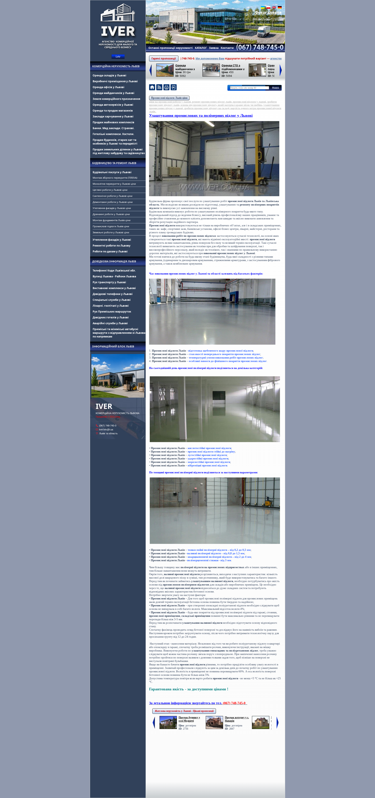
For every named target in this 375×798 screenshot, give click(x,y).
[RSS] (159, 87)
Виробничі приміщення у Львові (115, 81)
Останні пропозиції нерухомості (170, 48)
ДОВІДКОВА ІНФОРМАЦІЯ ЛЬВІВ (114, 261)
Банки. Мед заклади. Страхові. (113, 128)
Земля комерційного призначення (116, 99)
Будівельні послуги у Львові (112, 172)
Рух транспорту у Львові (109, 282)
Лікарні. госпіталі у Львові (111, 306)
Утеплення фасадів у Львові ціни (112, 208)
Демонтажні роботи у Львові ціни (113, 202)
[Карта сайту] (174, 87)
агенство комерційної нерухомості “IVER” (274, 58)
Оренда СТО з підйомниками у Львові (233, 67)
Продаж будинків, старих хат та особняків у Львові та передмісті (115, 141)
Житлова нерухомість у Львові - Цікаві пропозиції (184, 710)
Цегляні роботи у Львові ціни (110, 189)
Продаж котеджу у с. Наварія (237, 719)
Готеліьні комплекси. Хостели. (113, 134)
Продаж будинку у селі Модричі (189, 719)
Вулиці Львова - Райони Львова (114, 276)
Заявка (214, 48)
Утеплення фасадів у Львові (112, 240)
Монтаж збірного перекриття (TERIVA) (115, 177)
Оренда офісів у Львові (108, 87)
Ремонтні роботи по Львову (111, 245)
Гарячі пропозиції (163, 58)
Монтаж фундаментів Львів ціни (111, 220)
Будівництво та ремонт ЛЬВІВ (114, 163)
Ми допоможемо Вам (185, 58)
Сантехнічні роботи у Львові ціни (112, 195)
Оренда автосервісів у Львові (113, 105)
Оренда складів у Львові (109, 75)
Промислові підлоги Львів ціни (111, 226)
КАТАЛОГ (201, 48)
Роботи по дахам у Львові (110, 251)
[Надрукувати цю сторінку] (166, 87)
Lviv (118, 56)
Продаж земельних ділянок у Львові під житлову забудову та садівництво (119, 151)
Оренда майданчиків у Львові (113, 93)
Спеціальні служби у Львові (112, 300)
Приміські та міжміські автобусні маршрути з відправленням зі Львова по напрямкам (119, 332)
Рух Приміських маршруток (112, 311)
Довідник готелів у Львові (111, 317)
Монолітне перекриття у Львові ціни (114, 183)
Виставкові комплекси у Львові (114, 288)
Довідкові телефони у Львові (113, 294)
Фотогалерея (268, 12)
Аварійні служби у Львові (110, 323)
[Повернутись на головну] (152, 87)
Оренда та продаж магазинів (113, 110)
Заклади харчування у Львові (113, 116)
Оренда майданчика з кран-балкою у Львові (185, 67)
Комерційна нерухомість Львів (116, 66)
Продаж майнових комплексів (113, 122)
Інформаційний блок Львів (113, 346)
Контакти (227, 48)
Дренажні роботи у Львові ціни (111, 214)
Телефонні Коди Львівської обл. (114, 270)
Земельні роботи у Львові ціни (111, 232)
